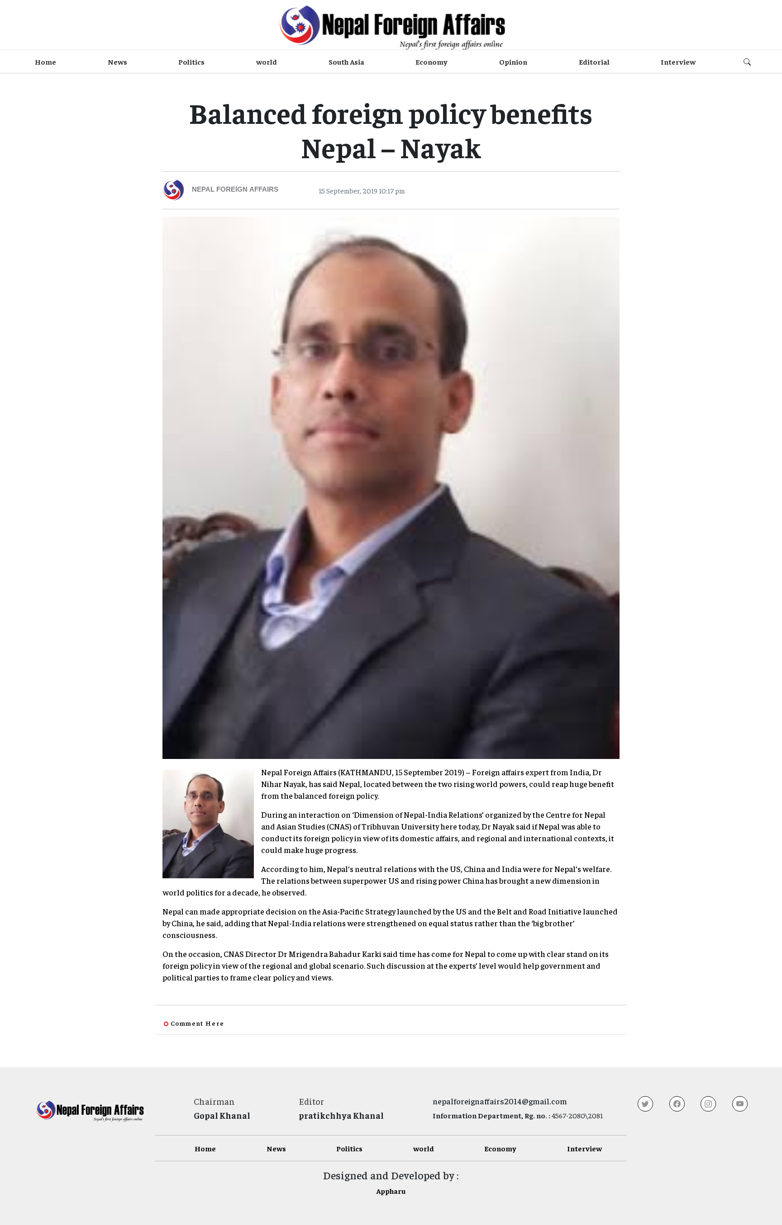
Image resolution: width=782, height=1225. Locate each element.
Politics (191, 61)
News (117, 61)
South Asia (346, 61)
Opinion (513, 61)
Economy (431, 61)
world (266, 61)
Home (45, 61)
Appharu (390, 1190)
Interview (678, 61)
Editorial (594, 61)
